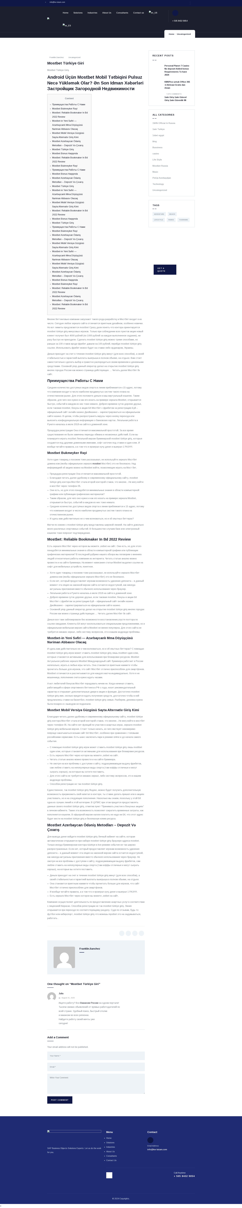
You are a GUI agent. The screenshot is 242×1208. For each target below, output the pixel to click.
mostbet (97, 463)
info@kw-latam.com (157, 1149)
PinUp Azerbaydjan (162, 178)
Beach (172, 214)
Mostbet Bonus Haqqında (65, 153)
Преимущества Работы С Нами (68, 104)
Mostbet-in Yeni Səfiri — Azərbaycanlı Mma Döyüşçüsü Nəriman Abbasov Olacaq (67, 125)
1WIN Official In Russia (164, 123)
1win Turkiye (159, 129)
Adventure (159, 214)
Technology (158, 184)
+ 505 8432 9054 (180, 21)
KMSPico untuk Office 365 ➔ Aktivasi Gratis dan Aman (177, 85)
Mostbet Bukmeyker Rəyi (64, 108)
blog (155, 141)
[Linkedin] (193, 3)
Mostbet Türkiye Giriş (63, 149)
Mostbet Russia (160, 166)
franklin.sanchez (56, 57)
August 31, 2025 (68, 998)
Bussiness (157, 147)
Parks (171, 220)
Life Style (157, 159)
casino (156, 153)
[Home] (51, 19)
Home (171, 34)
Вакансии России (89, 1003)
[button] (0, 1206)
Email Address (153, 1146)
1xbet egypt (158, 135)
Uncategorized (184, 34)
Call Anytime (177, 18)
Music (155, 172)
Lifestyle (158, 220)
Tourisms (183, 220)
